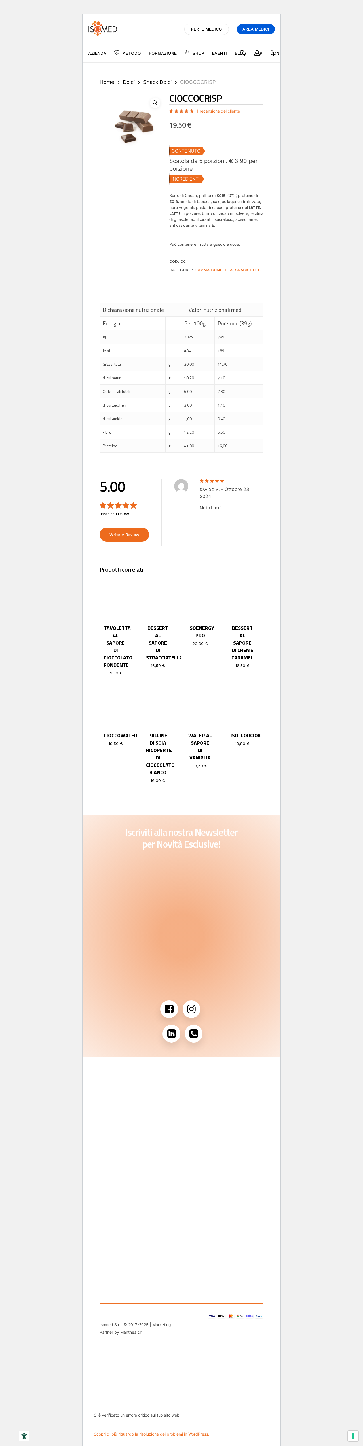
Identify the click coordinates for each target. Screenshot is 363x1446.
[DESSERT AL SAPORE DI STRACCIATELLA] (158, 598)
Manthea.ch (131, 1332)
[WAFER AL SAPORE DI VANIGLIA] (200, 706)
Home (107, 82)
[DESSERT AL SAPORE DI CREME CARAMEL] (242, 598)
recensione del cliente (218, 111)
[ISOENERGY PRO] (200, 598)
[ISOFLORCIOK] (242, 706)
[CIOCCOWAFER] (116, 706)
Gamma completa (214, 270)
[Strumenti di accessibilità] (24, 1436)
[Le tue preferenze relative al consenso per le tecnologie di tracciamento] (353, 1436)
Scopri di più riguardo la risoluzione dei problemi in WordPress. (151, 1434)
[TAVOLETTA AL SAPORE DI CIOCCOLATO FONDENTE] (116, 598)
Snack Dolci (157, 82)
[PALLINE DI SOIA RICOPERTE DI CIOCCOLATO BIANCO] (158, 706)
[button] (155, 103)
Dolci (129, 82)
